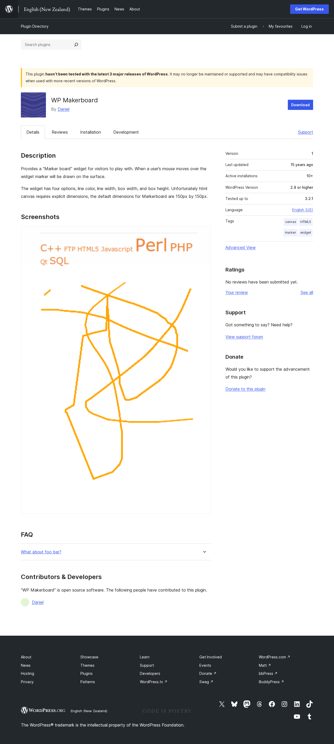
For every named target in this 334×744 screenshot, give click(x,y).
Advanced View (240, 247)
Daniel (63, 109)
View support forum (244, 336)
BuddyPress (271, 682)
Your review (236, 292)
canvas (290, 222)
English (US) (302, 210)
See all (307, 292)
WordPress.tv (154, 682)
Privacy (27, 682)
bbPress (268, 673)
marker (290, 232)
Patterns (87, 682)
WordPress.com (274, 657)
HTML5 (305, 222)
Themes (87, 665)
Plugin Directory (35, 26)
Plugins (86, 673)
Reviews (60, 132)
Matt (265, 665)
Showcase (89, 657)
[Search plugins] (76, 44)
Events (205, 665)
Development (126, 132)
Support (305, 132)
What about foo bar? (41, 552)
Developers (150, 673)
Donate (208, 673)
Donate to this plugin (245, 389)
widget (305, 232)
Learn (145, 657)
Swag (206, 682)
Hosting (27, 673)
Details (32, 132)
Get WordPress (309, 9)
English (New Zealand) (89, 711)
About (26, 657)
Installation (90, 132)
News (26, 665)
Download (300, 105)
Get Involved (210, 657)
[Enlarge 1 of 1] (203, 233)
